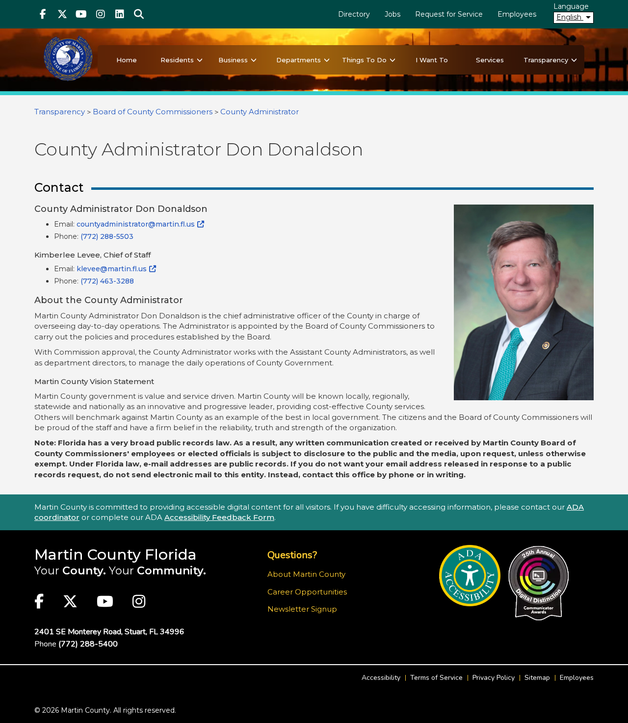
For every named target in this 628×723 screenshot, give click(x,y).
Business (233, 60)
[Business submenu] (254, 59)
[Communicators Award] (538, 583)
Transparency (545, 60)
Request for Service (449, 14)
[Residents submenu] (200, 59)
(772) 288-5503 (106, 236)
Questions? (292, 555)
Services (490, 60)
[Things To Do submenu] (392, 59)
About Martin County (306, 574)
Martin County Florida (115, 554)
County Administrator (259, 111)
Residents (177, 60)
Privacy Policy (493, 677)
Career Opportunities (307, 591)
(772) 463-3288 (107, 281)
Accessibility (381, 677)
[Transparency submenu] (574, 59)
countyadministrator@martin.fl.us (136, 224)
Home (126, 60)
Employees (516, 14)
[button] (138, 14)
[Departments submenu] (327, 59)
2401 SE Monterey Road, (109, 631)
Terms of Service (436, 677)
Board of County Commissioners (152, 111)
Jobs (392, 14)
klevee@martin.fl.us (112, 268)
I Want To (432, 60)
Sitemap (537, 677)
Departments (298, 60)
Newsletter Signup (302, 609)
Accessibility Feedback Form (219, 517)
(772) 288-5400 (88, 644)
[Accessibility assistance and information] (469, 575)
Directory (354, 14)
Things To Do (364, 60)
